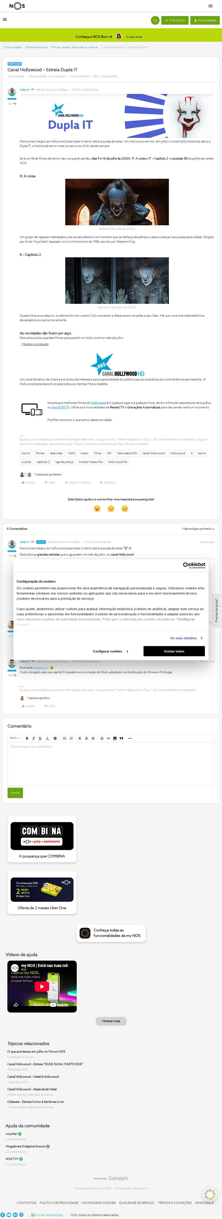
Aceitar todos (174, 651)
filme (97, 453)
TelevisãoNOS (127, 453)
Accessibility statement (131, 1188)
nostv (85, 453)
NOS (71, 453)
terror (202, 453)
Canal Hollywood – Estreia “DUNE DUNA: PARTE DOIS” (45, 1064)
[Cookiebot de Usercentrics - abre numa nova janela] (186, 565)
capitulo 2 (43, 462)
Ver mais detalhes (183, 638)
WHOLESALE (204, 1203)
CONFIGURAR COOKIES (99, 1203)
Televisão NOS (17, 1069)
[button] (4, 21)
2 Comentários (16, 1151)
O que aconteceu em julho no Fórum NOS (36, 1051)
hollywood (177, 453)
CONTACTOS (26, 1203)
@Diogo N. (41, 667)
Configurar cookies (108, 651)
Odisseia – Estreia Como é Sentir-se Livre (35, 1101)
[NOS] (17, 6)
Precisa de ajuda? (216, 610)
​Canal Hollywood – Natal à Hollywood (33, 1076)
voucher (11, 1133)
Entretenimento (36, 47)
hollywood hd (117, 462)
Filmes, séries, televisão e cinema (74, 47)
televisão (56, 453)
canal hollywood (153, 453)
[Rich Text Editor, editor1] (111, 764)
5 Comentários (16, 1139)
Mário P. (25, 661)
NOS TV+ (12, 1159)
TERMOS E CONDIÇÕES (175, 1203)
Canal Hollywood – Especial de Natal (32, 1089)
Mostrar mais (111, 1021)
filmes (40, 453)
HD (109, 453)
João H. (25, 89)
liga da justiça (64, 462)
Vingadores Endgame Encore (25, 1146)
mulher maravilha (91, 462)
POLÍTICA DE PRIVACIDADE (59, 1203)
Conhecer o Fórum (20, 1057)
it (192, 453)
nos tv (26, 453)
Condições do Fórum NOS (93, 1188)
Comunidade (12, 47)
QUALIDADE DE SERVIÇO (137, 1203)
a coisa (26, 462)
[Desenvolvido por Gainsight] (111, 1179)
